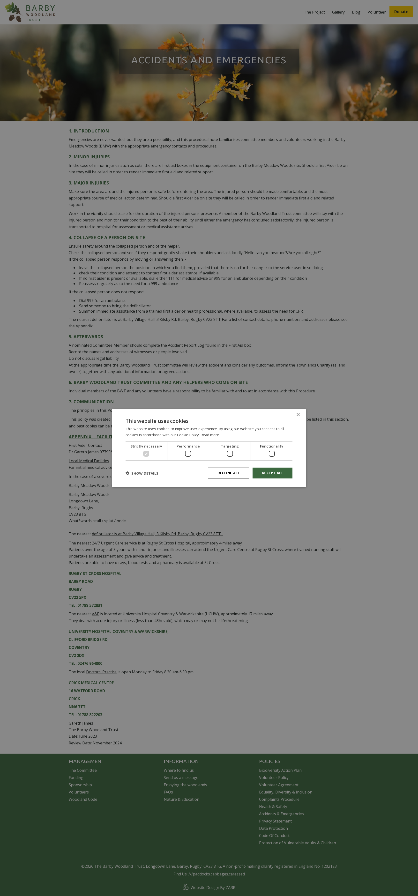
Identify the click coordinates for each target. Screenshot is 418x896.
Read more (210, 434)
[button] (142, 473)
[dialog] (209, 448)
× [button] (298, 415)
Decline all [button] (228, 472)
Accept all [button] (272, 472)
